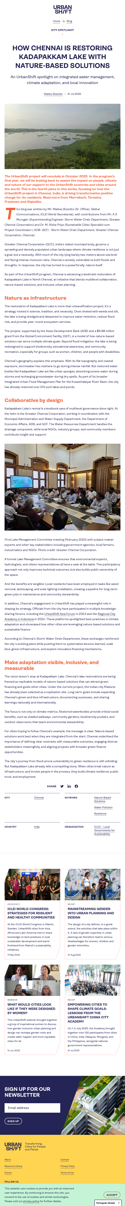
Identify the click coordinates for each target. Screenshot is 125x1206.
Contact (65, 1159)
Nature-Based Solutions (102, 799)
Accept (112, 1195)
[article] (32, 914)
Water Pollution (103, 807)
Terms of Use (67, 1172)
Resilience (100, 813)
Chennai (39, 797)
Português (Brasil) (105, 1203)
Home (56, 21)
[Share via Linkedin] (69, 786)
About (8, 1159)
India (37, 826)
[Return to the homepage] (25, 1146)
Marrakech (77, 197)
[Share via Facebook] (76, 786)
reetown (13, 202)
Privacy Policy (68, 1166)
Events (8, 1172)
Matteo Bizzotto (53, 93)
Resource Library (13, 1166)
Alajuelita (34, 202)
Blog (69, 21)
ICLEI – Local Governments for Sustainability (104, 830)
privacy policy (31, 1201)
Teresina (94, 197)
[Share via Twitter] (62, 786)
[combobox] (108, 1203)
